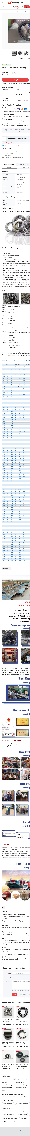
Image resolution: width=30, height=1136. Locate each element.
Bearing (24, 11)
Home (3, 11)
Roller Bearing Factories (23, 1111)
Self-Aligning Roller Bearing (22, 1103)
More (3, 1124)
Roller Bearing (5, 1082)
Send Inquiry (15, 80)
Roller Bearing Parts (22, 1114)
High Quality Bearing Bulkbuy (10, 1122)
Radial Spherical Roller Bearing (10, 1118)
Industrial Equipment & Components (13, 11)
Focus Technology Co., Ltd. (19, 1130)
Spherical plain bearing (21, 1087)
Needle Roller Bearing (7, 1087)
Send (15, 994)
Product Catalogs (23, 1079)
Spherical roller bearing (21, 1082)
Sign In (4, 157)
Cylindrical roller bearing (21, 1085)
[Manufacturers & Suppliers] (15, 2)
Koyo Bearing (23, 1118)
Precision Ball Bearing (8, 1103)
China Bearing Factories (8, 1111)
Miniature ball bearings (7, 1085)
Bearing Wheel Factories (8, 1114)
